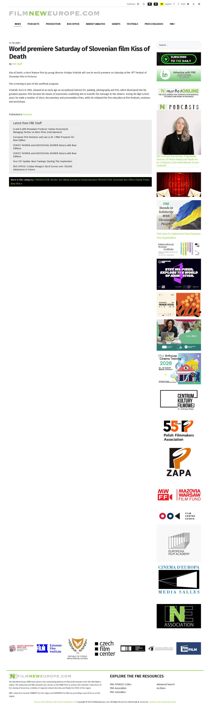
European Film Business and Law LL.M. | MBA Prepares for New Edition (43, 139)
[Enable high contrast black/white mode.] (149, 4)
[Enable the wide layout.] (178, 4)
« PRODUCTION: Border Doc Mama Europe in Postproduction (65, 179)
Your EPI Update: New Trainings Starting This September (42, 161)
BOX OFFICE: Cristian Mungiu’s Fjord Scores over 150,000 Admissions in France (42, 168)
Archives (161, 688)
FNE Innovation (118, 692)
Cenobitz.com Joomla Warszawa (162, 702)
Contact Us (61, 702)
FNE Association (118, 688)
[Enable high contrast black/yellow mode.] (156, 4)
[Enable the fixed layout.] (173, 4)
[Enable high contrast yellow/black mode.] (162, 4)
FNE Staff (17, 64)
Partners (51, 702)
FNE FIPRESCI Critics (120, 684)
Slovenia (27, 114)
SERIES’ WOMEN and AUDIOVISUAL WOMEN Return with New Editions (44, 147)
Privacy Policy (40, 702)
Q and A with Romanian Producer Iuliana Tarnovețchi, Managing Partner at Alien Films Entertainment (40, 131)
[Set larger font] (199, 4)
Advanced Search (166, 684)
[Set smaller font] (188, 4)
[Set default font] (194, 4)
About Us (71, 702)
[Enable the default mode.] (138, 4)
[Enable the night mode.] (144, 4)
